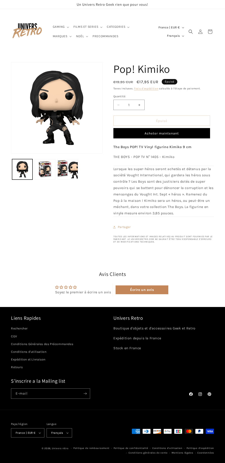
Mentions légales (182, 452)
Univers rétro (60, 448)
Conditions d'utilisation (28, 352)
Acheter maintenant (162, 133)
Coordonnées (205, 452)
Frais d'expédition (146, 88)
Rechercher (19, 328)
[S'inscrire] (85, 393)
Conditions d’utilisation (167, 448)
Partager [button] (124, 227)
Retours (17, 367)
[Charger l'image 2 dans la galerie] (45, 169)
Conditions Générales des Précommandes (42, 344)
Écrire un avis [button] (142, 290)
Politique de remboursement (91, 448)
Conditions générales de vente (148, 452)
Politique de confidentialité (131, 448)
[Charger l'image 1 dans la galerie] (22, 169)
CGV (14, 336)
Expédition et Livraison (28, 359)
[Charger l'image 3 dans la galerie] (68, 169)
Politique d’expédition (200, 448)
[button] (60, 26)
